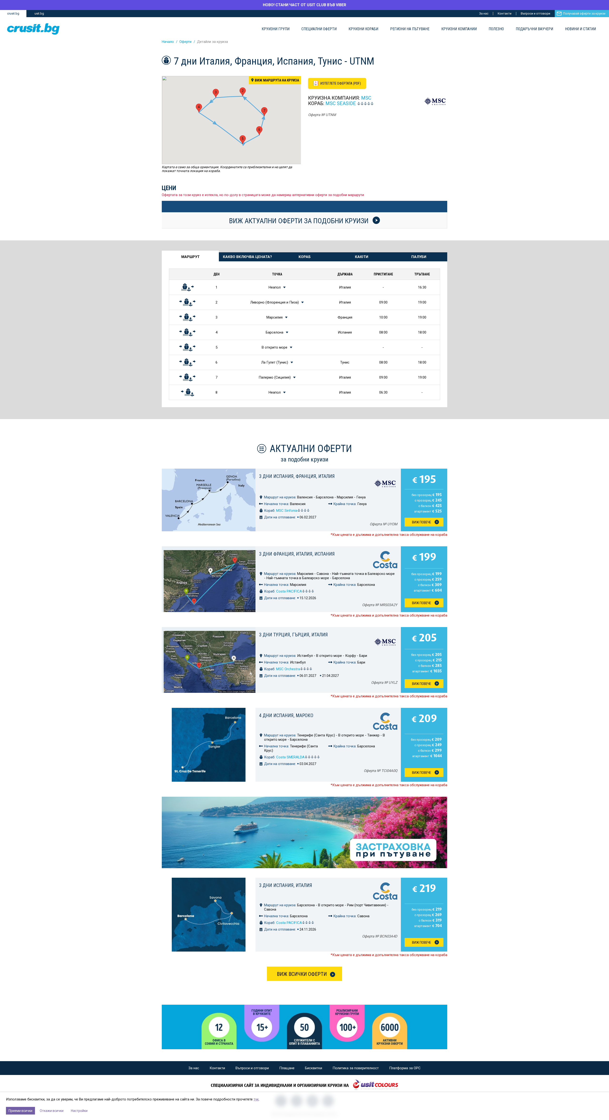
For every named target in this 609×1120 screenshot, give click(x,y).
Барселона (274, 332)
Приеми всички (20, 1111)
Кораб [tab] (305, 257)
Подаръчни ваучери (534, 29)
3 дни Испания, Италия (285, 885)
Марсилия (274, 317)
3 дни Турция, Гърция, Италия (293, 635)
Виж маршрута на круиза (277, 80)
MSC (366, 98)
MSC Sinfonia (286, 510)
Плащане (287, 1068)
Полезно (496, 29)
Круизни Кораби (363, 29)
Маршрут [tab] (190, 257)
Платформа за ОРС (405, 1068)
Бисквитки (313, 1068)
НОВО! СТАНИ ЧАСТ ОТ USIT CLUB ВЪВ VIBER (304, 5)
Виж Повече (421, 522)
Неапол (275, 287)
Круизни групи (276, 29)
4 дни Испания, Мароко (286, 715)
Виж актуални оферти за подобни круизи (299, 221)
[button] (243, 91)
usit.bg (39, 13)
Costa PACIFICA (289, 591)
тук (256, 1099)
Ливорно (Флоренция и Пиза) (274, 302)
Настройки (79, 1111)
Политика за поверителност (356, 1068)
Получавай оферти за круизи (584, 13)
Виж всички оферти (302, 974)
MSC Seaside (340, 103)
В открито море (274, 347)
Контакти (504, 13)
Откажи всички (52, 1111)
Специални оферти (319, 29)
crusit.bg (13, 13)
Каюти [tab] (361, 257)
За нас (483, 13)
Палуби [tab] (418, 257)
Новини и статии (580, 29)
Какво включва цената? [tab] (247, 257)
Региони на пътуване (409, 29)
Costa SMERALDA (290, 757)
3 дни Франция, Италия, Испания (297, 554)
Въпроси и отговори (535, 13)
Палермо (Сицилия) (275, 377)
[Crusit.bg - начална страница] (33, 29)
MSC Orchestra (288, 669)
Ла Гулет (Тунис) (274, 362)
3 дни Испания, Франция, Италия (297, 476)
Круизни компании (459, 29)
